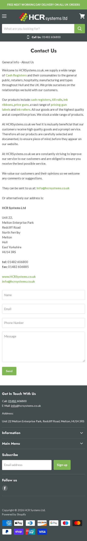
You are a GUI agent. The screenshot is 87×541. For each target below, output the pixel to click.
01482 (12, 401)
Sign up (62, 465)
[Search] (79, 28)
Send (9, 371)
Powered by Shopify (14, 514)
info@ (15, 405)
